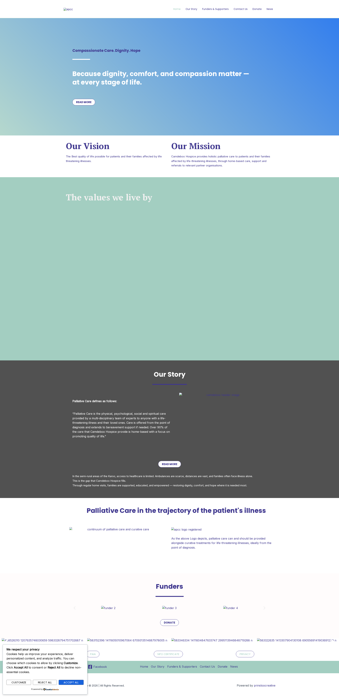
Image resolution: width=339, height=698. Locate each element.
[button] (74, 608)
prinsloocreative (264, 685)
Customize (18, 682)
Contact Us (241, 9)
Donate (257, 9)
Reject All (45, 682)
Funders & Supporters (215, 9)
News (270, 9)
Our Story (191, 9)
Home (177, 9)
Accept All (71, 682)
